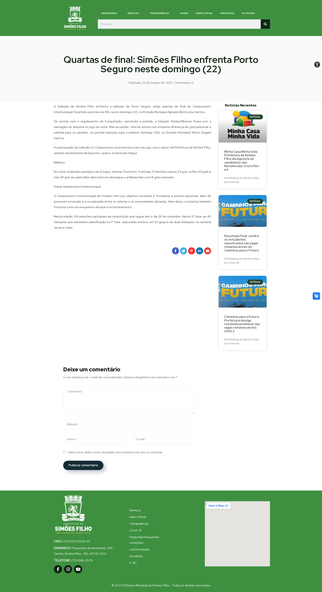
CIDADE (184, 13)
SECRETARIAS (109, 13)
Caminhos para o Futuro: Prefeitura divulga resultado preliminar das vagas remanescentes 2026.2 (242, 324)
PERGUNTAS (227, 13)
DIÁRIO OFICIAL (204, 13)
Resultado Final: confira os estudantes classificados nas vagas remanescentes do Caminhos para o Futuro (241, 243)
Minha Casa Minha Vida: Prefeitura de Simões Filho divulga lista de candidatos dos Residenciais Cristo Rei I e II (241, 161)
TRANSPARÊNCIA (159, 13)
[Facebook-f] (58, 569)
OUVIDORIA (248, 13)
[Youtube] (78, 569)
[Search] (265, 24)
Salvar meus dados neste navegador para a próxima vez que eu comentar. (115, 452)
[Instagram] (68, 569)
